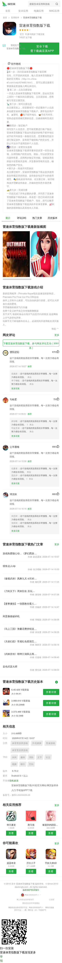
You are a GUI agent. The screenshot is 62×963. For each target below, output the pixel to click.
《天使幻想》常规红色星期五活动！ (20, 641)
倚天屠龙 (11, 824)
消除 (31, 757)
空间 (31, 764)
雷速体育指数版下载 (8, 3)
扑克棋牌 (36, 743)
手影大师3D (51, 863)
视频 (14, 764)
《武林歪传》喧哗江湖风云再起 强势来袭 (20, 654)
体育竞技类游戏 (20, 743)
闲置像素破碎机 (11, 616)
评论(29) (21, 217)
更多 (56, 335)
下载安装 (40, 34)
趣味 (22, 757)
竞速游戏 (50, 743)
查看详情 (51, 692)
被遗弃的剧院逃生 (50, 824)
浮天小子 (31, 863)
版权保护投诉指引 (31, 889)
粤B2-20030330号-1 (32, 895)
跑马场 (31, 824)
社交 (48, 757)
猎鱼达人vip (9, 566)
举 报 (1, 958)
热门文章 (37, 217)
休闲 (14, 757)
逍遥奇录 (11, 863)
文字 (39, 757)
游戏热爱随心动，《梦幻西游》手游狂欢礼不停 (20, 553)
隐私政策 (13, 780)
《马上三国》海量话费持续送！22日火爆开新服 (20, 628)
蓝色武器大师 (10, 666)
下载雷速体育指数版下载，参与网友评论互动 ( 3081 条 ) (31, 344)
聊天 (22, 764)
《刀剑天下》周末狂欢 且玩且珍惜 (20, 591)
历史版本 (52, 217)
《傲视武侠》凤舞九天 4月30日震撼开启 (20, 578)
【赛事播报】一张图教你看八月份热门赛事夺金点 (20, 603)
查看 (11, 833)
